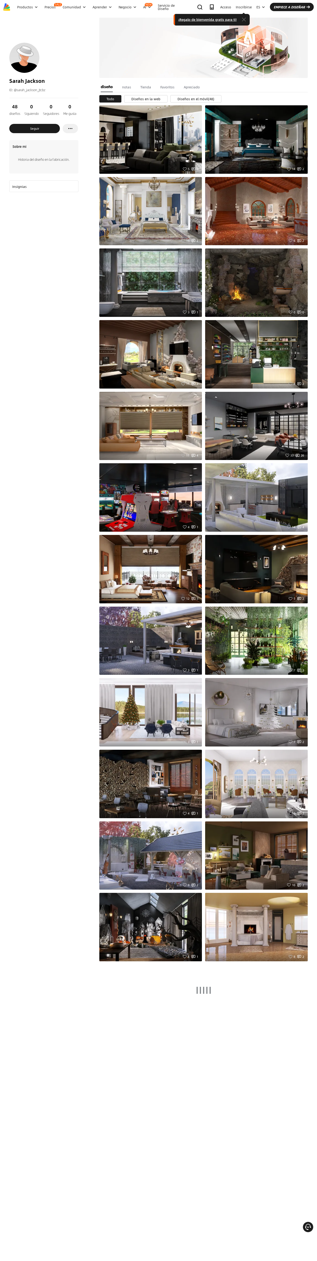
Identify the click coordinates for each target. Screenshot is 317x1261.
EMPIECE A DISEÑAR (289, 7)
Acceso (225, 7)
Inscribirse (244, 7)
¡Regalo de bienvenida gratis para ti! (207, 19)
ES (258, 7)
